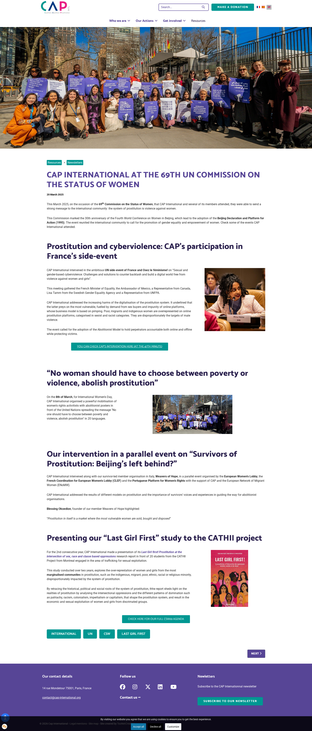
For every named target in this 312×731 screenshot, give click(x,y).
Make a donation (232, 7)
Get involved (172, 21)
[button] (4, 726)
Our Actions (144, 21)
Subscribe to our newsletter (230, 701)
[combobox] (179, 7)
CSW (107, 634)
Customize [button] (173, 726)
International (63, 634)
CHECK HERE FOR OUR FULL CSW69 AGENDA (156, 619)
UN (90, 634)
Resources (198, 21)
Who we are (117, 21)
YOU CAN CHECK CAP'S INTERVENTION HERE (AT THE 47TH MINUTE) (119, 346)
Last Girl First (134, 634)
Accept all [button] (138, 726)
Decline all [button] (155, 726)
